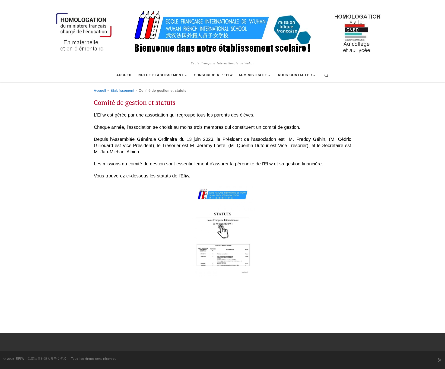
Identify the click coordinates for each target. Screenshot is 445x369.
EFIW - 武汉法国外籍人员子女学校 (41, 358)
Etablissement (122, 90)
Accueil (100, 90)
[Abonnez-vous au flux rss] (440, 360)
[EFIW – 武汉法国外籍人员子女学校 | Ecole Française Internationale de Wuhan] (222, 30)
